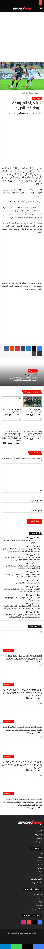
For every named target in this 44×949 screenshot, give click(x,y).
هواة (40, 901)
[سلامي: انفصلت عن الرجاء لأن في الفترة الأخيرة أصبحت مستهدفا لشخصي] (32, 423)
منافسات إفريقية (36, 879)
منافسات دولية (37, 882)
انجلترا (40, 857)
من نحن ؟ (38, 838)
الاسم (39, 490)
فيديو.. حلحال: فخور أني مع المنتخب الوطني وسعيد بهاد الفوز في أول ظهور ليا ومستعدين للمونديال (22, 764)
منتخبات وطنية (36, 909)
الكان (40, 875)
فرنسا (40, 860)
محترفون (39, 905)
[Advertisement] (22, 37)
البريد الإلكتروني (36, 500)
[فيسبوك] (39, 348)
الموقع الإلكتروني (36, 510)
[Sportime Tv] (22, 8)
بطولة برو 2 (38, 898)
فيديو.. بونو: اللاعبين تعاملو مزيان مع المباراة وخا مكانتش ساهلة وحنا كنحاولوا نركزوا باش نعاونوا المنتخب (22, 692)
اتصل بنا (39, 842)
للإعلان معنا (38, 834)
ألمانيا (40, 864)
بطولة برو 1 (24, 93)
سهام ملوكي (34, 113)
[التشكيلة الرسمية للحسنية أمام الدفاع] (11, 401)
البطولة (31, 93)
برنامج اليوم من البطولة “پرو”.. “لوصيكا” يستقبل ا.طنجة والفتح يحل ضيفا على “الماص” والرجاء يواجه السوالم (11, 436)
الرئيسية (37, 93)
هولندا (40, 871)
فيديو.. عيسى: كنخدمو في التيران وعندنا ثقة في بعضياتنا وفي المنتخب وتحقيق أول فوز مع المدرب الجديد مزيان (22, 802)
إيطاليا (40, 868)
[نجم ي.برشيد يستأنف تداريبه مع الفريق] (32, 401)
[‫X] (34, 348)
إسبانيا (40, 853)
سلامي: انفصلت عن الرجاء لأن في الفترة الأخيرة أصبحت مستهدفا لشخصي (32, 434)
